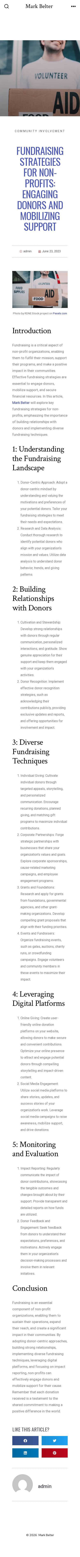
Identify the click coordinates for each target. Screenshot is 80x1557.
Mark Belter (21, 403)
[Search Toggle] (6, 7)
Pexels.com (60, 313)
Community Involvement (40, 131)
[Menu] (73, 7)
